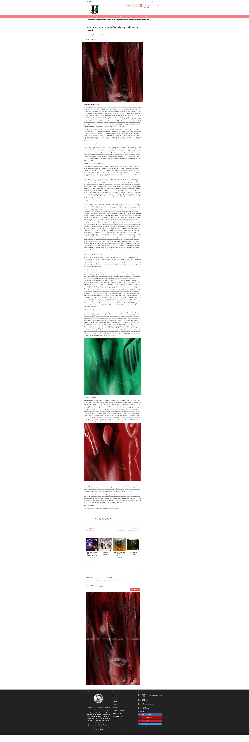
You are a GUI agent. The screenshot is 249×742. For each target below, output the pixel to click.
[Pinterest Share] (98, 519)
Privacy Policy (115, 704)
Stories (156, 1)
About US (114, 695)
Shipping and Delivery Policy (118, 710)
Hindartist (89, 35)
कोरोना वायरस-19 (133, 552)
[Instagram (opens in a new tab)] (89, 1)
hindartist (101, 522)
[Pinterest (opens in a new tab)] (87, 1)
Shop (153, 1)
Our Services (158, 16)
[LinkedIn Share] (101, 519)
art (88, 522)
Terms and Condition (117, 713)
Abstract (107, 16)
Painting (98, 16)
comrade (91, 522)
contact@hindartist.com (147, 704)
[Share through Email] (111, 519)
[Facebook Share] (92, 519)
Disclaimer (115, 701)
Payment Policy (116, 707)
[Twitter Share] (95, 519)
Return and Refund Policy (118, 716)
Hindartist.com (145, 708)
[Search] (141, 5)
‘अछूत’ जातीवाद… (105, 552)
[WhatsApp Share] (104, 519)
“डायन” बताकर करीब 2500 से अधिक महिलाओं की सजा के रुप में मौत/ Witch (119, 554)
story (104, 522)
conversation (96, 522)
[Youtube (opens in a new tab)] (91, 1)
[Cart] (157, 5)
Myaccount (161, 1)
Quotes (137, 16)
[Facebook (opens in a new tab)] (86, 1)
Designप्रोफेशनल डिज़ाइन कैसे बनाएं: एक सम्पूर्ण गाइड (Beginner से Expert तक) (92, 554)
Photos (129, 16)
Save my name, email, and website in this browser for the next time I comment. (104, 580)
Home (150, 1)
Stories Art (146, 16)
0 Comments (113, 35)
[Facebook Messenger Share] (107, 519)
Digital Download (118, 16)
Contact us (115, 698)
